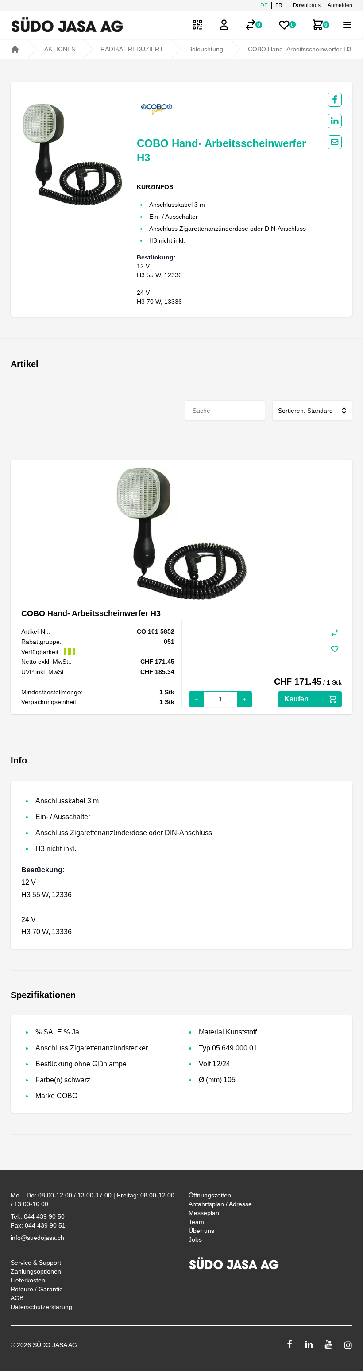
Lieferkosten (28, 1280)
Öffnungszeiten (210, 1195)
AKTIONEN (60, 49)
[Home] (15, 49)
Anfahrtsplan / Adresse (220, 1204)
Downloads (307, 5)
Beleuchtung (205, 49)
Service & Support (36, 1262)
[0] (250, 25)
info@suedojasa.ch (37, 1237)
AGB (17, 1297)
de (264, 5)
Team (196, 1221)
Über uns (201, 1230)
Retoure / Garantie (37, 1289)
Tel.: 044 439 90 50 (38, 1216)
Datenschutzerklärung (41, 1306)
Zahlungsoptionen (36, 1271)
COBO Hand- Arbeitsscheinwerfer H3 (299, 49)
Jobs (195, 1239)
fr (278, 5)
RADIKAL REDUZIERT (131, 49)
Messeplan (204, 1212)
